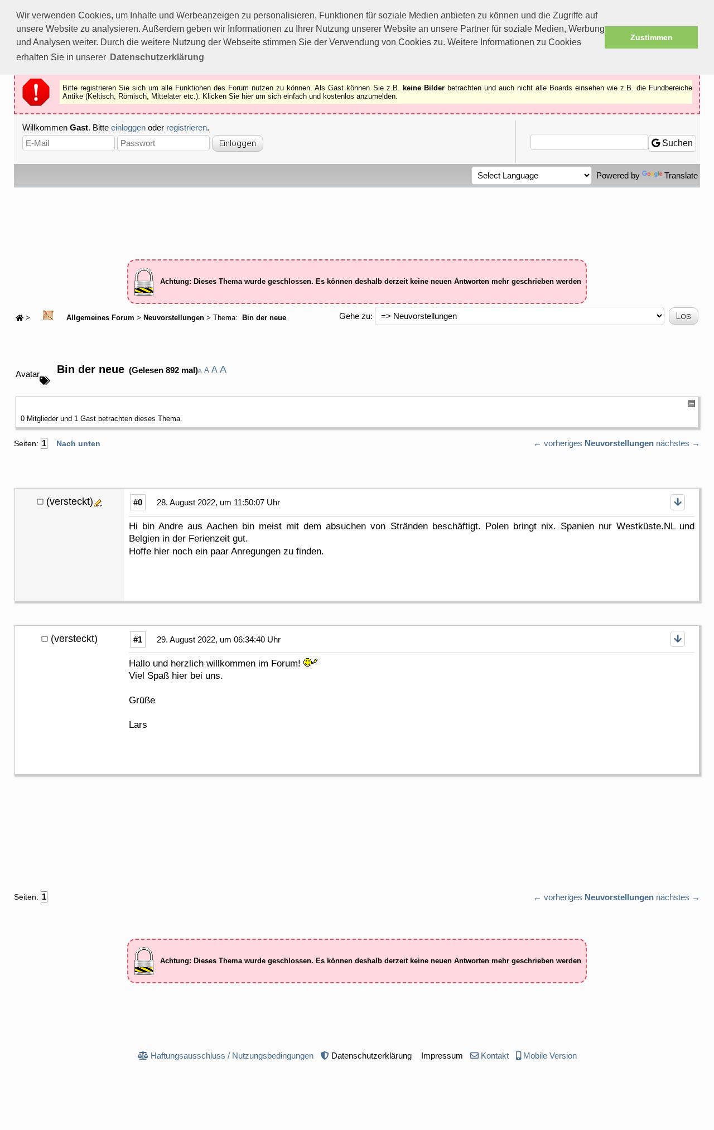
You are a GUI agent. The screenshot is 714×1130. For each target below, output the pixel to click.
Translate (681, 175)
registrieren (186, 127)
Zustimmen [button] (651, 37)
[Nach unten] (677, 502)
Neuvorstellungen (173, 318)
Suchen (676, 143)
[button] (157, 57)
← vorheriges (557, 443)
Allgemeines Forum (99, 318)
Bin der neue (263, 318)
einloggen (128, 127)
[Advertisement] (357, 218)
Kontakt (495, 1055)
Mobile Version (550, 1055)
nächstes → (678, 443)
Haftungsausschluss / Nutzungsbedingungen (232, 1055)
